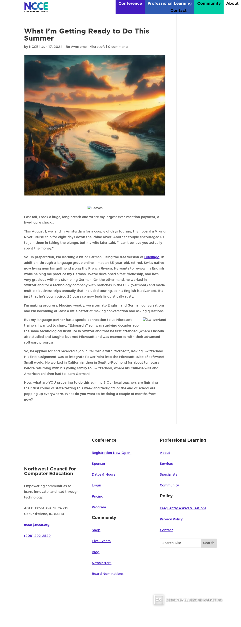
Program (99, 507)
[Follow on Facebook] (28, 548)
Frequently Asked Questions (183, 508)
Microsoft (97, 47)
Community (209, 3)
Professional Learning (170, 3)
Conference (130, 3)
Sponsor (98, 463)
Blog (95, 552)
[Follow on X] (37, 548)
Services (166, 463)
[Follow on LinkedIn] (65, 548)
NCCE (33, 47)
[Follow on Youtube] (56, 548)
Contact (178, 10)
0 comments (118, 47)
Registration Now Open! (111, 453)
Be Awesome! (77, 47)
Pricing (97, 496)
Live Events (101, 541)
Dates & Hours (103, 474)
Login (96, 485)
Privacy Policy (171, 519)
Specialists (168, 474)
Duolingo (151, 257)
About (232, 3)
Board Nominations (108, 574)
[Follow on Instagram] (46, 548)
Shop (96, 530)
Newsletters (101, 563)
